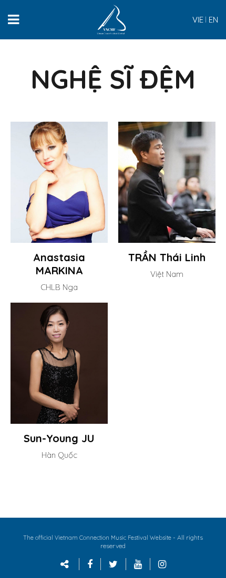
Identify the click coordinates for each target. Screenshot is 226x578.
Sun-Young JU (59, 438)
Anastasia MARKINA (59, 264)
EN (213, 20)
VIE (197, 20)
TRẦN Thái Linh (167, 257)
